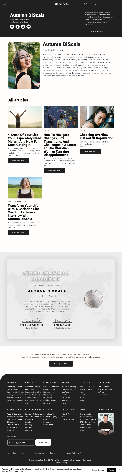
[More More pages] (31, 403)
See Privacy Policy (16, 471)
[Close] (119, 470)
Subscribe (88, 4)
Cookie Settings (98, 470)
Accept (111, 470)
